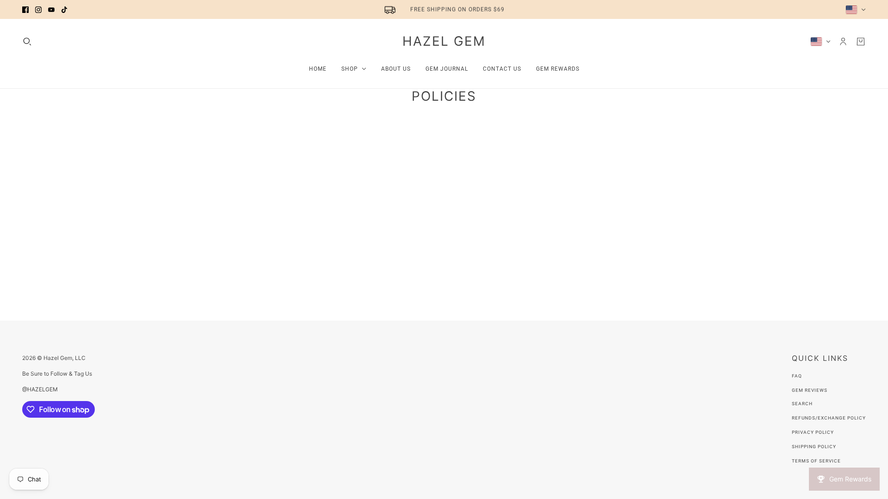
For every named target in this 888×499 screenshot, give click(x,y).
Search (802, 403)
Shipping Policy (814, 446)
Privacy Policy (813, 432)
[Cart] (861, 42)
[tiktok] (64, 10)
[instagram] (38, 10)
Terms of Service (816, 460)
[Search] (27, 42)
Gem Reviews (809, 390)
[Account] (843, 42)
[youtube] (51, 10)
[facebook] (25, 10)
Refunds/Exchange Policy (829, 417)
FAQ (797, 375)
